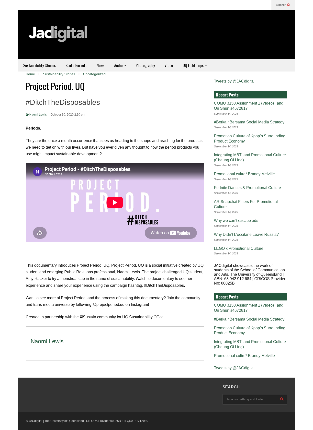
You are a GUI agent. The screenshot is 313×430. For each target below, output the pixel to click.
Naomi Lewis (38, 114)
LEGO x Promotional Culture (238, 248)
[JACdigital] (58, 37)
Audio (118, 65)
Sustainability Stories (39, 65)
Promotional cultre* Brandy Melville (244, 174)
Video (169, 65)
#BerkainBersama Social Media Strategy (249, 122)
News (100, 65)
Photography (145, 65)
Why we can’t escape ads (236, 220)
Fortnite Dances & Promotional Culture (247, 188)
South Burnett (76, 65)
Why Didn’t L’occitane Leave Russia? (246, 234)
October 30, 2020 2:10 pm (68, 114)
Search (281, 5)
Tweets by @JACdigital (234, 81)
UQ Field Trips (194, 65)
